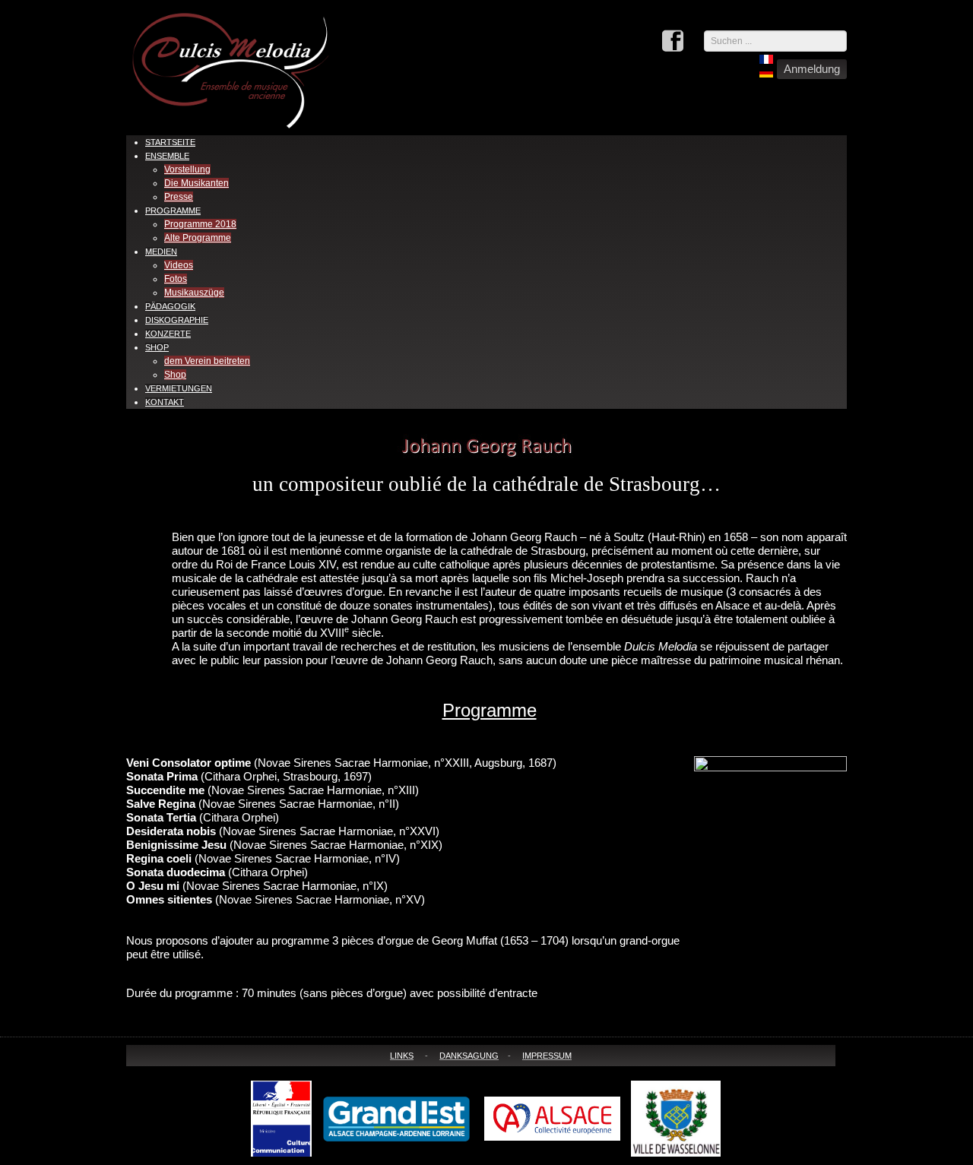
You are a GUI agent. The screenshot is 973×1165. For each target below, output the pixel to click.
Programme (173, 210)
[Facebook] (672, 41)
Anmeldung (812, 68)
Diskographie (176, 319)
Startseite (170, 142)
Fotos (175, 279)
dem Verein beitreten (207, 361)
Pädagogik (170, 306)
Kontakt (164, 402)
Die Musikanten (196, 183)
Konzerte (168, 333)
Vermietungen (178, 388)
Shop (157, 347)
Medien (161, 251)
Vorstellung (187, 169)
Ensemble (167, 155)
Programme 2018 (200, 224)
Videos (178, 265)
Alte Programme (197, 238)
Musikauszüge (194, 292)
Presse (178, 197)
